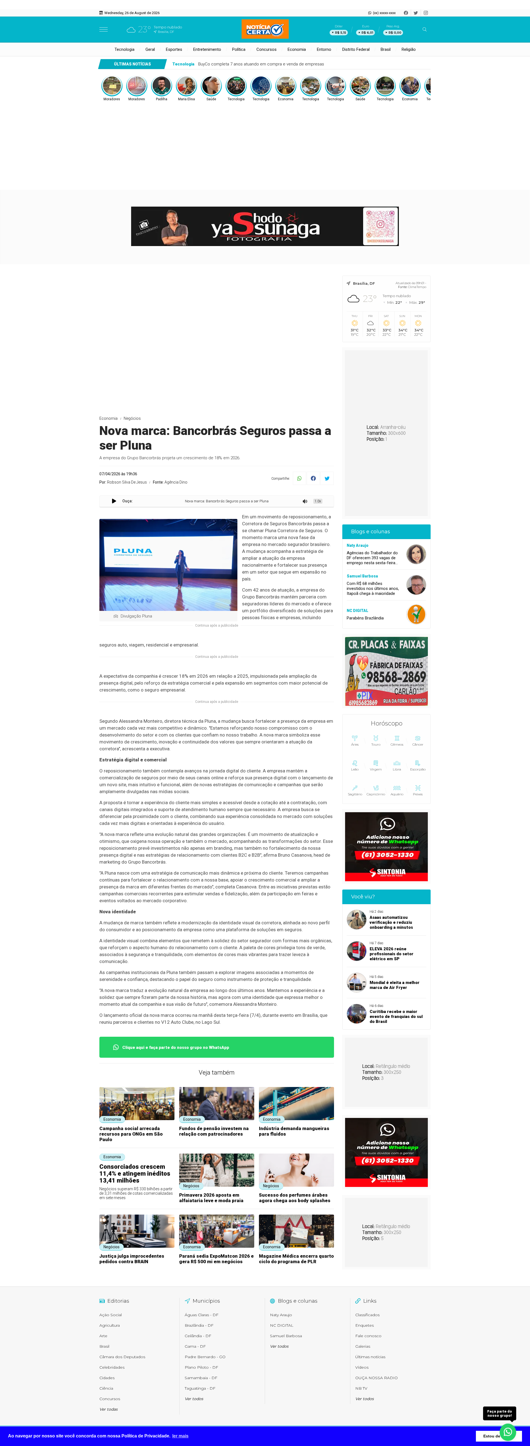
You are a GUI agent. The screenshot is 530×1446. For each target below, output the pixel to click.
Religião (409, 49)
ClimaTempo (417, 287)
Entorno (324, 49)
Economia (297, 49)
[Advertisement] (265, 143)
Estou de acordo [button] (499, 1436)
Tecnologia (124, 49)
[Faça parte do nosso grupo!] (508, 1431)
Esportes (174, 49)
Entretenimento (207, 49)
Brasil (386, 49)
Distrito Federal (356, 49)
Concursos (266, 49)
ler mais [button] (180, 1436)
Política (238, 49)
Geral (150, 49)
